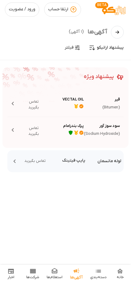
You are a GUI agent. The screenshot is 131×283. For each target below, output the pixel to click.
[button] (65, 103)
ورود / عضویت (22, 9)
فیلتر (69, 47)
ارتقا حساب (58, 9)
